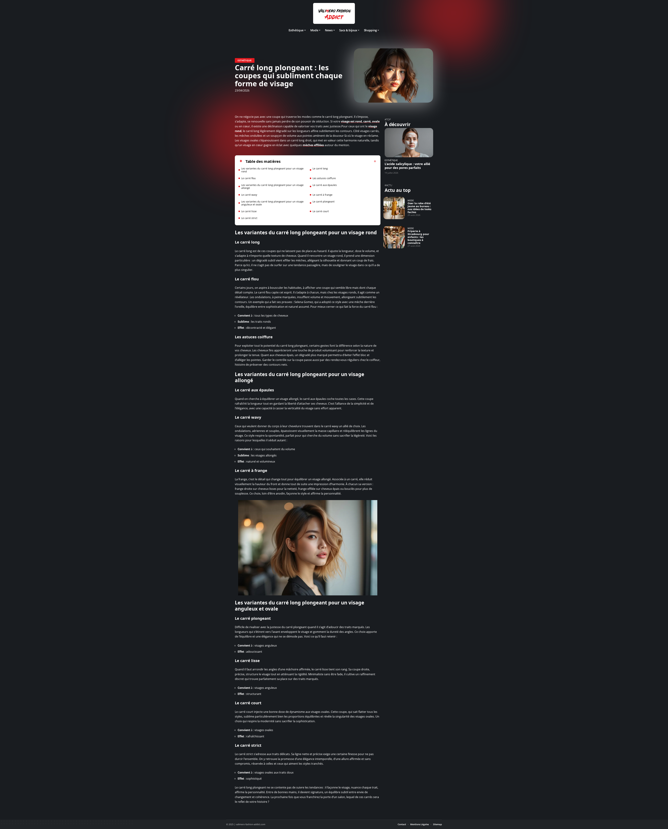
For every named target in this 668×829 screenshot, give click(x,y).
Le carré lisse (249, 211)
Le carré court (321, 211)
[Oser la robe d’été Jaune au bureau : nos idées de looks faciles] (394, 208)
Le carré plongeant (324, 201)
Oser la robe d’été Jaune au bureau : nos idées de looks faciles (419, 207)
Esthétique (245, 60)
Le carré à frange (322, 194)
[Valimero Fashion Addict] (334, 13)
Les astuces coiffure (324, 178)
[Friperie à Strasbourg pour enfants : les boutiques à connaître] (394, 237)
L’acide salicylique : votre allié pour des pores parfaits (407, 166)
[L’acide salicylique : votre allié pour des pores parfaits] (409, 142)
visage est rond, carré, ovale (360, 121)
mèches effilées (313, 145)
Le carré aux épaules (325, 185)
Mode (411, 200)
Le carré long (320, 168)
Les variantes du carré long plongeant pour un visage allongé (272, 186)
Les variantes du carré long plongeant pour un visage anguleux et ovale (272, 203)
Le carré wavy (249, 194)
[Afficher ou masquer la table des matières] (328, 161)
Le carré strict (249, 218)
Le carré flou (248, 178)
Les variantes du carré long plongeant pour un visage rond (272, 170)
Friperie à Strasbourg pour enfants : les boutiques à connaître (418, 237)
